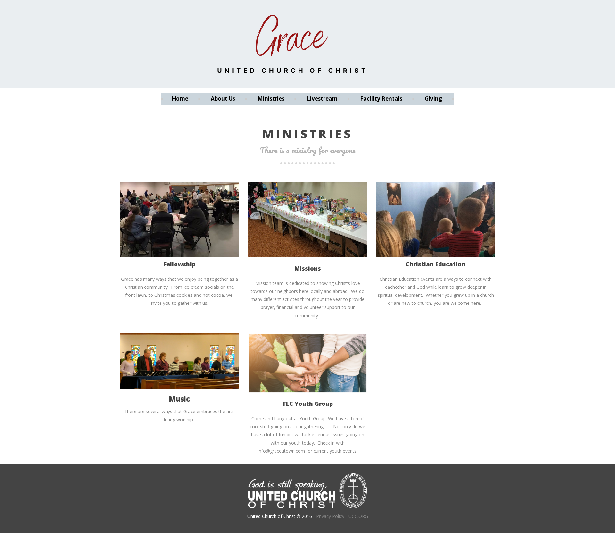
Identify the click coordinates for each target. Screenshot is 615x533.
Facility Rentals (381, 98)
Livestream (322, 98)
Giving (433, 98)
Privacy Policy (330, 516)
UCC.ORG (358, 516)
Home (180, 98)
